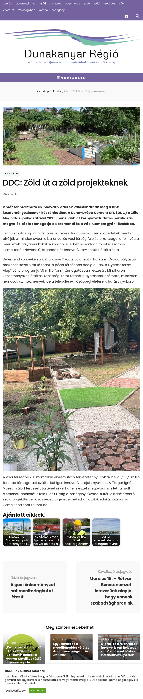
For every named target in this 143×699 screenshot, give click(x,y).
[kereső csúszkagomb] (137, 16)
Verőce (43, 10)
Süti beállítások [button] (16, 690)
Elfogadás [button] (37, 690)
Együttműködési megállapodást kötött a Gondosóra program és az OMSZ (71, 649)
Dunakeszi (22, 3)
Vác (121, 3)
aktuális (11, 173)
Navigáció (73, 78)
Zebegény (58, 10)
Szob (87, 3)
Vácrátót (8, 10)
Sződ (96, 3)
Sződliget (109, 3)
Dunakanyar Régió (71, 53)
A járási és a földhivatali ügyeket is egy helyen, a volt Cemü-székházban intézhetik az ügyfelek (119, 649)
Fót (35, 3)
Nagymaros (72, 3)
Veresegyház (26, 10)
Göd (43, 3)
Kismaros (55, 3)
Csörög (7, 3)
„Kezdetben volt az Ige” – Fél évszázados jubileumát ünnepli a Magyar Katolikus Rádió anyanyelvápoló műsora (23, 656)
